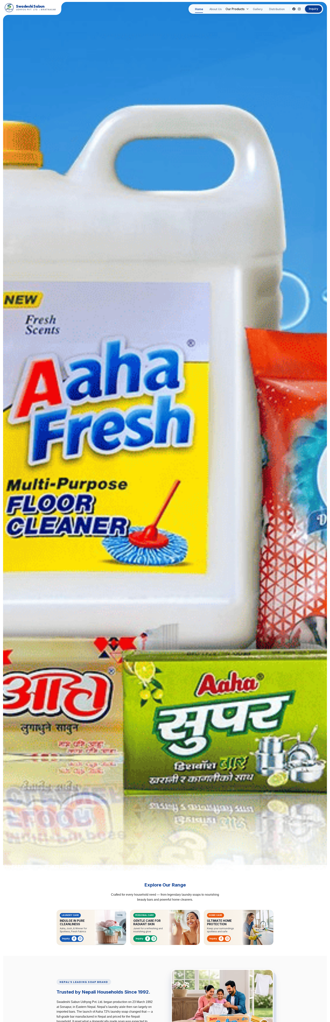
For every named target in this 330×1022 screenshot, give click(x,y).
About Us (215, 9)
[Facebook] (293, 8)
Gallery (258, 9)
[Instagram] (299, 8)
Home (199, 9)
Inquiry (313, 8)
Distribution (277, 9)
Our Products (235, 9)
